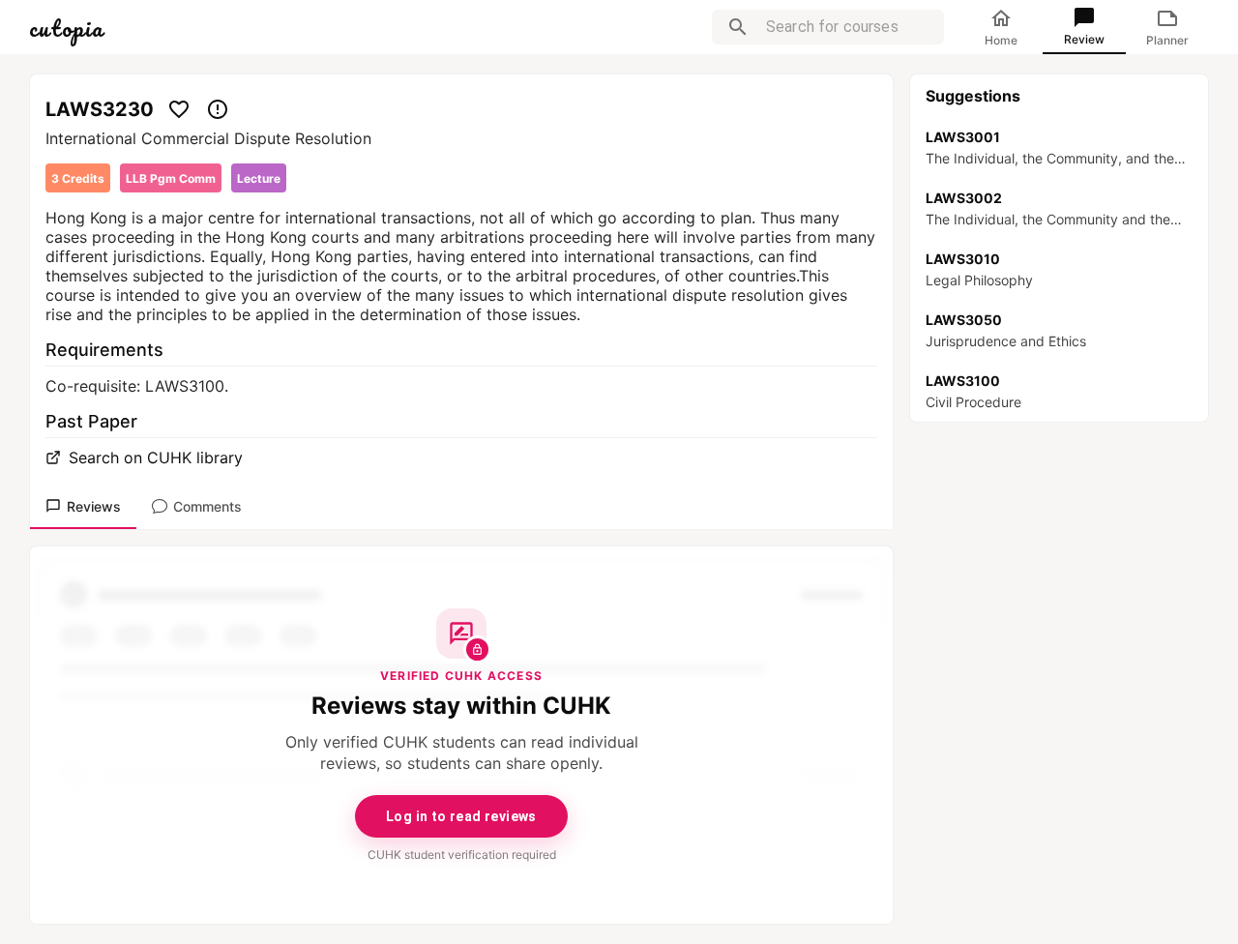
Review (1084, 39)
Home (1001, 40)
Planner (1167, 40)
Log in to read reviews (461, 816)
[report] (217, 109)
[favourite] (179, 109)
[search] (738, 27)
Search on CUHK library (156, 457)
